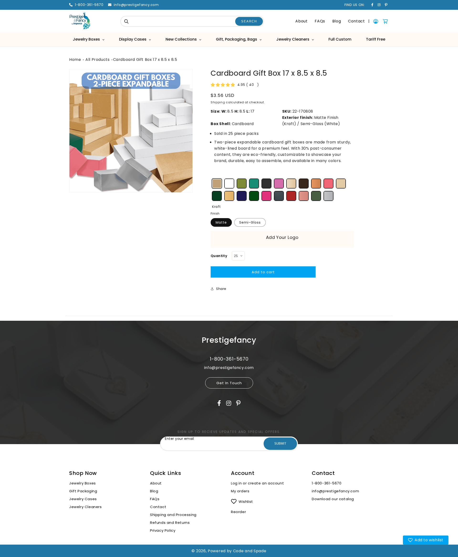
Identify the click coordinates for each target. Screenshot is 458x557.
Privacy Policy (162, 530)
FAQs (320, 21)
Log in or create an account (258, 483)
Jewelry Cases (83, 498)
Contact (356, 21)
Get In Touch (229, 382)
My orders (240, 491)
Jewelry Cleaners (85, 506)
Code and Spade (249, 551)
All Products (97, 59)
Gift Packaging (83, 491)
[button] (425, 540)
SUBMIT (280, 443)
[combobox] (192, 21)
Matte (221, 222)
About (301, 21)
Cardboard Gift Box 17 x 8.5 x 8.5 (145, 59)
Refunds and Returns (170, 522)
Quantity (219, 255)
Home (75, 59)
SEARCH (249, 21)
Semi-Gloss (250, 222)
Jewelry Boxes (82, 483)
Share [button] (221, 288)
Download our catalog (333, 498)
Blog (336, 21)
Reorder (238, 511)
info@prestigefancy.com (335, 491)
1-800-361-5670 (326, 483)
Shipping (218, 102)
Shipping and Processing (173, 514)
